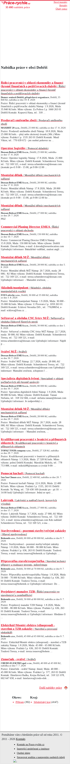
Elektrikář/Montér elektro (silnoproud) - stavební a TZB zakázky (29, 629)
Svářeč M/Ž (14, 351)
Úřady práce (61, 9)
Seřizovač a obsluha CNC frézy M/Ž (32, 319)
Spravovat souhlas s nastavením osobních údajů (41, 757)
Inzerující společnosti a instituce (33, 748)
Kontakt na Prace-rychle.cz (30, 744)
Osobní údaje (23, 753)
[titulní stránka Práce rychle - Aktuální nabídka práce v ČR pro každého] (20, 3)
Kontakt (20, 738)
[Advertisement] (35, 39)
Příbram (20, 702)
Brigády (63, 5)
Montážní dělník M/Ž (25, 258)
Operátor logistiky (24, 148)
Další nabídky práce (50, 687)
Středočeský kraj (42, 702)
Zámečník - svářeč (18, 659)
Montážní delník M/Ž (25, 410)
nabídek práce (18, 7)
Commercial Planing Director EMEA (30, 228)
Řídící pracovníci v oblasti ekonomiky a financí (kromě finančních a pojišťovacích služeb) (33, 88)
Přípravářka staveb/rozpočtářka (33, 562)
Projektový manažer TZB (30, 593)
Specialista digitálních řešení (32, 380)
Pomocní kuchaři (23, 473)
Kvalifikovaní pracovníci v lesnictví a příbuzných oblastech (33, 443)
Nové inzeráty (60, 2)
